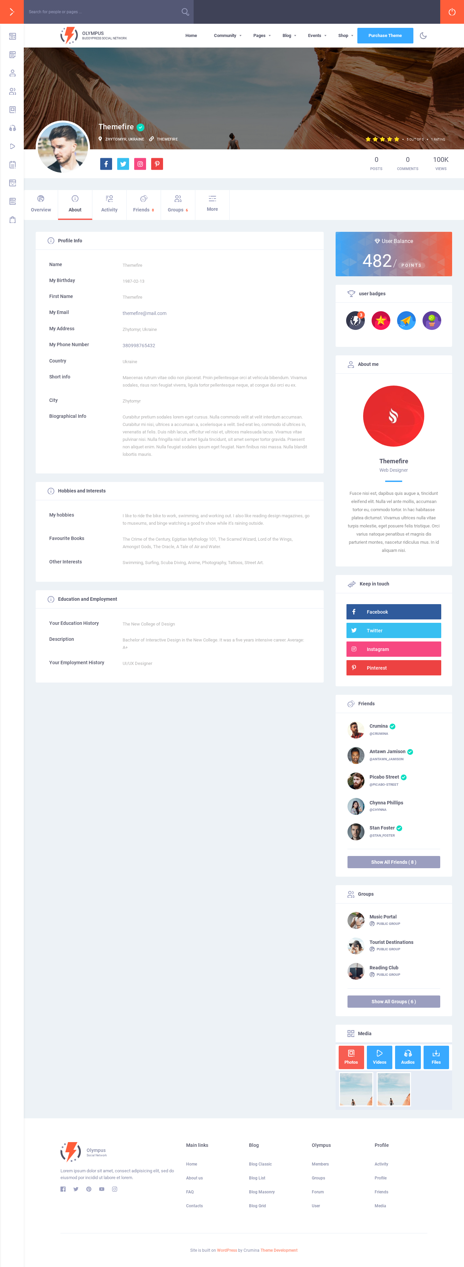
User (316, 1206)
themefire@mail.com (144, 313)
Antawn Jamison (388, 751)
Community (225, 35)
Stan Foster (382, 828)
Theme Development (279, 1250)
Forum (318, 1192)
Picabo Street (384, 777)
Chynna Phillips (386, 802)
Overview (41, 209)
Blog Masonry (262, 1192)
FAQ (190, 1192)
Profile (381, 1178)
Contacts (194, 1206)
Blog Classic (260, 1164)
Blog (287, 35)
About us (194, 1178)
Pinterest (377, 668)
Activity (109, 209)
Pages (259, 35)
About (75, 209)
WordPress (227, 1250)
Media (380, 1206)
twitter (374, 630)
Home (191, 35)
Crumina (379, 726)
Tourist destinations (391, 942)
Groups (178, 209)
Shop (343, 35)
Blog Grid (257, 1206)
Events (314, 35)
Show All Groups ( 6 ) (394, 1001)
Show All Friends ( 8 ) (393, 862)
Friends (143, 209)
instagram (378, 649)
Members (320, 1164)
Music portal (383, 916)
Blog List (257, 1178)
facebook (377, 612)
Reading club (384, 967)
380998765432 (139, 345)
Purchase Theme (385, 35)
